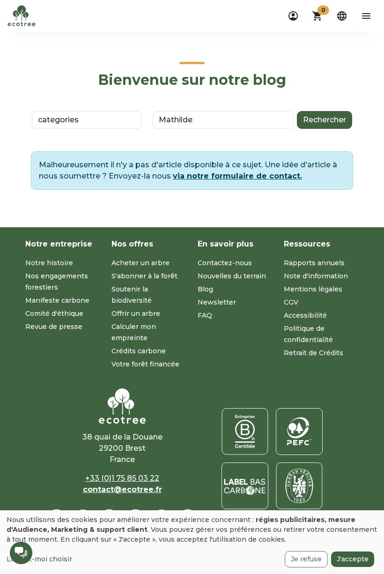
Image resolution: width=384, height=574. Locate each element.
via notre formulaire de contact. (237, 175)
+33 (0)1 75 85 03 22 (122, 478)
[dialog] (192, 542)
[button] (317, 16)
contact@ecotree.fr (122, 489)
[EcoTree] (21, 15)
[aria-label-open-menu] (366, 16)
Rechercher (324, 119)
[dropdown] (293, 16)
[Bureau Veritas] (299, 485)
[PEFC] (299, 431)
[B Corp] (245, 431)
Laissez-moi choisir (39, 559)
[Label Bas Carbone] (245, 485)
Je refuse (306, 559)
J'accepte (353, 559)
